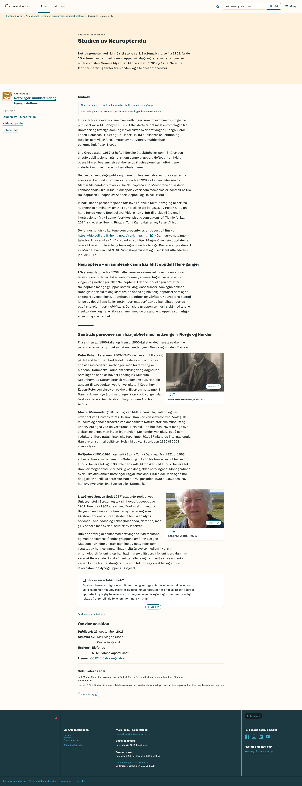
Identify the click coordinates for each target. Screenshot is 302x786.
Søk (276, 6)
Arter (44, 6)
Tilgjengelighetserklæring (42, 781)
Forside (10, 16)
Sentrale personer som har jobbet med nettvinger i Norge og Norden (121, 111)
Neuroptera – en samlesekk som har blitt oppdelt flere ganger (118, 105)
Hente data (65, 781)
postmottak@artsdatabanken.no (132, 762)
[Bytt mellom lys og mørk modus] (218, 6)
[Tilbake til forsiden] (17, 6)
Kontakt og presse (73, 745)
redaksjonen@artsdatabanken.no (133, 734)
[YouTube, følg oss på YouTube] (268, 737)
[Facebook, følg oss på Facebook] (247, 737)
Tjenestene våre (72, 740)
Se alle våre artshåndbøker (92, 614)
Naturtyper (59, 6)
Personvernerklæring (14, 781)
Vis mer (155, 607)
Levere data (80, 781)
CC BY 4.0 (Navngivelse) (107, 658)
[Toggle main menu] (290, 6)
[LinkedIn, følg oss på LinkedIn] (261, 737)
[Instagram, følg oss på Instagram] (254, 737)
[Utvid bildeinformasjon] (172, 395)
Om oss (67, 735)
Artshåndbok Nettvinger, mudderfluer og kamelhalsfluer (55, 16)
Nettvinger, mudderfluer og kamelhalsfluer (35, 100)
